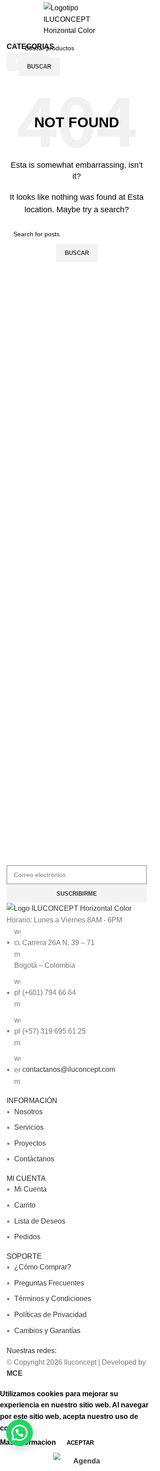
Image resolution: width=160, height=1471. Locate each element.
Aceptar (80, 1442)
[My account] (143, 57)
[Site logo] (77, 19)
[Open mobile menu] (10, 57)
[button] (19, 1432)
